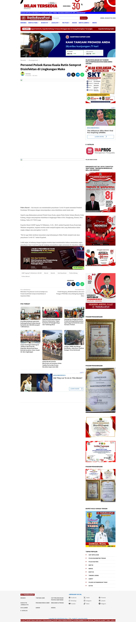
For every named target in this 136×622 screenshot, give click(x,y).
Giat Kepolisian (62, 273)
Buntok (53, 273)
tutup (69, 618)
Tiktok (87, 604)
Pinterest (103, 598)
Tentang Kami (40, 598)
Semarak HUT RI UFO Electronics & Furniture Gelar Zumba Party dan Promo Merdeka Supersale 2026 (52, 364)
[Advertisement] (52, 143)
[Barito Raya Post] (36, 18)
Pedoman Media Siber (42, 603)
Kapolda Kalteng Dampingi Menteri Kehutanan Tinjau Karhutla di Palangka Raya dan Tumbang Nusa (51, 321)
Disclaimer (24, 608)
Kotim (91, 586)
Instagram (88, 601)
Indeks (53, 608)
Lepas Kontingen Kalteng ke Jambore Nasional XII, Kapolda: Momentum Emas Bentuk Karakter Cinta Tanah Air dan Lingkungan (30, 348)
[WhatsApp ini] (82, 75)
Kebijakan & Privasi (57, 603)
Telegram (103, 604)
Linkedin (103, 601)
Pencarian (84, 18)
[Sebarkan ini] (69, 75)
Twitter (88, 598)
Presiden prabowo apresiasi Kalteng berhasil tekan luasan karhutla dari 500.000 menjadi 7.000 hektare (30, 324)
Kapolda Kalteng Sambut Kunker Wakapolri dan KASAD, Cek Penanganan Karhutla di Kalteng (92, 29)
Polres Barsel (26, 276)
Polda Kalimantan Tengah (97, 558)
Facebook (73, 598)
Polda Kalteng (73, 273)
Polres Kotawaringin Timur (98, 582)
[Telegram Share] (78, 75)
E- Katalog (24, 610)
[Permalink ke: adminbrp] (23, 74)
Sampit (91, 579)
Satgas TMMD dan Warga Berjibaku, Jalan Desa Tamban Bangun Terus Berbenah (74, 348)
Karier (38, 608)
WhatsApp (73, 601)
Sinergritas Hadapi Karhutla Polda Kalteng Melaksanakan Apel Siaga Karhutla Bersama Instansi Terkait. (73, 321)
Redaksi (23, 598)
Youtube (73, 604)
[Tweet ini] (73, 75)
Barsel (46, 273)
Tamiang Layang (94, 575)
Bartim (91, 565)
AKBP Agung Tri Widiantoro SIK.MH (32, 273)
